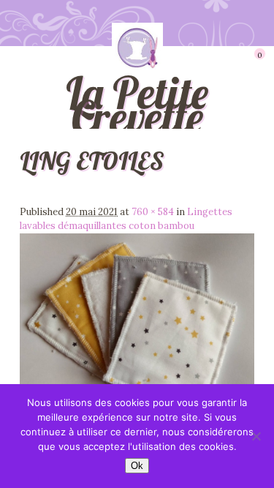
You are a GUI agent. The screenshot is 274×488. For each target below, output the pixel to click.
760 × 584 (153, 212)
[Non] (255, 436)
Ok (137, 465)
